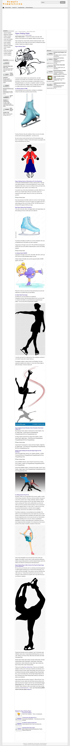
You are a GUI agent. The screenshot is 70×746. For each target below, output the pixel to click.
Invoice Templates (7, 40)
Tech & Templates (7, 55)
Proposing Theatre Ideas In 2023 (28, 727)
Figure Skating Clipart (28, 667)
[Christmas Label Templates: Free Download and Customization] (50, 54)
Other (5, 48)
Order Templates (7, 47)
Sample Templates (22, 31)
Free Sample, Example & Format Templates (38, 744)
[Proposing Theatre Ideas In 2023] (19, 728)
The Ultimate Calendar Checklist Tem (29, 722)
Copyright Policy (21, 7)
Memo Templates (7, 43)
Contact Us (14, 7)
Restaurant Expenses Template (60, 70)
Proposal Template (7, 51)
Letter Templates (7, 42)
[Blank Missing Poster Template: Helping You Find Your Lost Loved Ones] (6, 109)
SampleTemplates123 (24, 687)
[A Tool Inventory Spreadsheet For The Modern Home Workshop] (19, 718)
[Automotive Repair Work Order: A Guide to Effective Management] (6, 63)
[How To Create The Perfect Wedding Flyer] (50, 59)
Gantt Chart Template (8, 39)
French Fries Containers (27, 712)
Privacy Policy (8, 7)
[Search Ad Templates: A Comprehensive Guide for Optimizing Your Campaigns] (6, 97)
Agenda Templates (7, 32)
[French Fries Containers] (19, 715)
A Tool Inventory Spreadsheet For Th (29, 717)
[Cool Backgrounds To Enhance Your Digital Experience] (50, 85)
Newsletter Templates (8, 45)
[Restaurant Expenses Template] (50, 71)
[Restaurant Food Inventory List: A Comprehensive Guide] (6, 86)
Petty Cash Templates (8, 50)
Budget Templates (7, 36)
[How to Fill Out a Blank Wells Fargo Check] (50, 65)
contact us (29, 689)
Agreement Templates (8, 34)
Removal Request (29, 7)
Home (16, 31)
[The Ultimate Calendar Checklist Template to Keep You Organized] (19, 723)
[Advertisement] (35, 19)
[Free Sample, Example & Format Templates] (12, 5)
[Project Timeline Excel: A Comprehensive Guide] (6, 75)
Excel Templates (7, 37)
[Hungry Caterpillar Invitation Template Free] (50, 79)
